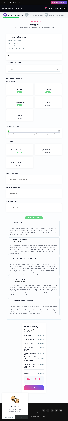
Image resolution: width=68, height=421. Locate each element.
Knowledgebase (59, 2)
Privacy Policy (9, 417)
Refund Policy (34, 412)
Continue (34, 388)
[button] (19, 8)
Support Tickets (6, 2)
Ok (21, 417)
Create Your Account (55, 8)
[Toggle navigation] (3, 8)
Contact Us (17, 2)
